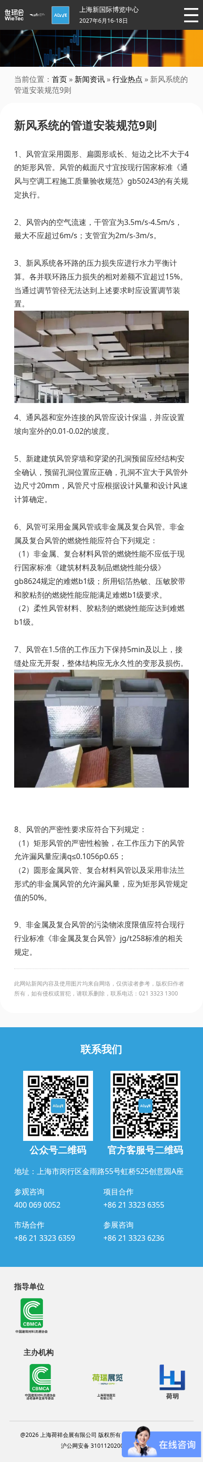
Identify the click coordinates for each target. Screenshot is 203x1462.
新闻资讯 (90, 79)
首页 (59, 79)
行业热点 (127, 79)
